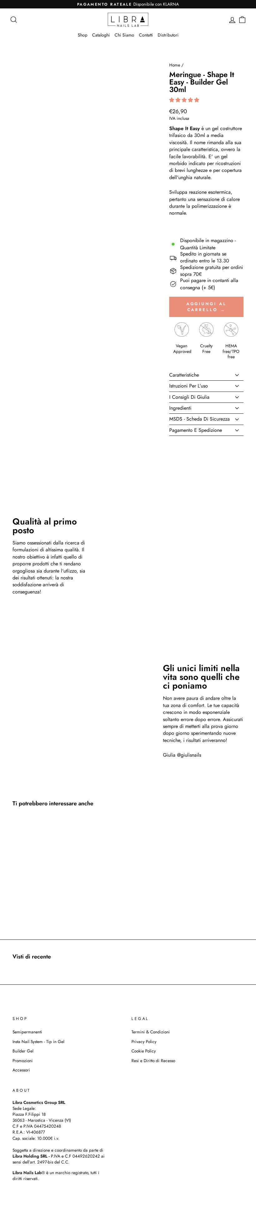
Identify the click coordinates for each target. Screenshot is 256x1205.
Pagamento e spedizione (195, 430)
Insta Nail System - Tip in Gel (38, 1041)
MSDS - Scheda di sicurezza (199, 418)
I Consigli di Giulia (189, 397)
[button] (185, 100)
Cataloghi (101, 35)
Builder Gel (22, 1051)
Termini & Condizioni (150, 1032)
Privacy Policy (143, 1041)
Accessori (21, 1070)
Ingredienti (180, 408)
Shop (82, 35)
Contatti (146, 35)
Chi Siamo (124, 35)
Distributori (168, 35)
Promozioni (22, 1060)
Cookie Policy (143, 1051)
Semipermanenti (27, 1032)
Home (174, 65)
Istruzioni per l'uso (188, 385)
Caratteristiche (184, 374)
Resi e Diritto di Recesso (153, 1060)
